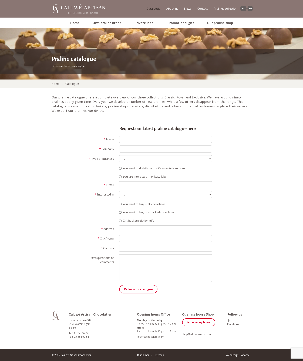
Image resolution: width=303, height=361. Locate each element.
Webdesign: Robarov (237, 355)
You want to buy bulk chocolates (144, 204)
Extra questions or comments (102, 260)
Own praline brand (107, 23)
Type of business (101, 159)
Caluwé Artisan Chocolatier (56, 315)
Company (106, 149)
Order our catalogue (138, 289)
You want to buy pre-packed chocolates (148, 212)
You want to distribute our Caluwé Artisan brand (154, 168)
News (187, 9)
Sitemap (159, 355)
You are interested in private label (145, 176)
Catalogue (153, 9)
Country (107, 248)
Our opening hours (198, 322)
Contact (202, 9)
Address (107, 229)
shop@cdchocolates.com (196, 334)
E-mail (109, 185)
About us (172, 9)
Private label (144, 23)
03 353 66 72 (80, 333)
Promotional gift (180, 23)
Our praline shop (220, 23)
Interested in (104, 194)
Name (109, 139)
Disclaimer (143, 355)
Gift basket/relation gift (138, 221)
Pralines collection (225, 9)
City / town (106, 238)
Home (75, 23)
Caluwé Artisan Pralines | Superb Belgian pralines (78, 9)
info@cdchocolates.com (150, 336)
